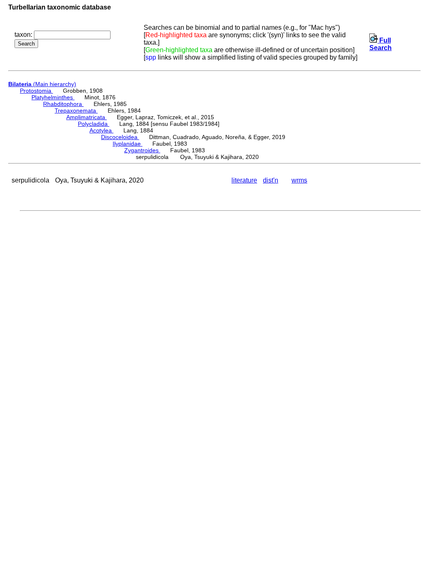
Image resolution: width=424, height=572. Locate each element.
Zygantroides (142, 150)
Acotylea (101, 130)
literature (244, 180)
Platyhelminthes (53, 97)
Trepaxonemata (76, 110)
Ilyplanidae (127, 143)
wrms (299, 180)
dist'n (270, 180)
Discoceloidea (120, 137)
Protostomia (36, 90)
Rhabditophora (63, 104)
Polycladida (93, 123)
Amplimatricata (86, 117)
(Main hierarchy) (42, 84)
